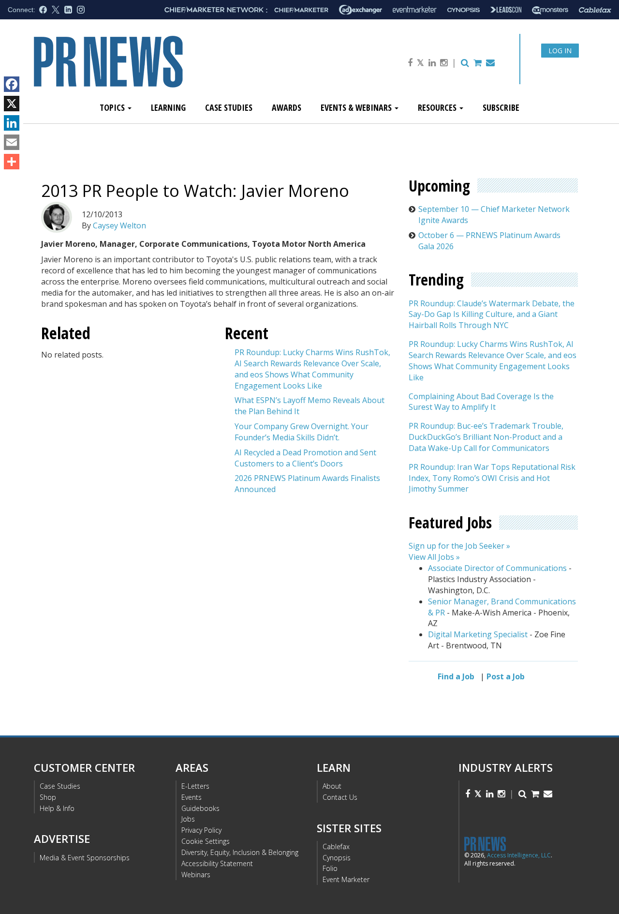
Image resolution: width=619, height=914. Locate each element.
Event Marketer (346, 879)
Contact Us (340, 797)
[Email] (11, 142)
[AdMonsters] (550, 10)
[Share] (11, 161)
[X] (11, 103)
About (332, 786)
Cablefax (336, 846)
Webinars (195, 874)
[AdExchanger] (360, 10)
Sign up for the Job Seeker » (459, 545)
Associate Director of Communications (497, 568)
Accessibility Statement (217, 863)
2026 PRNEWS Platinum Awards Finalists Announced (307, 483)
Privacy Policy (201, 830)
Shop (48, 797)
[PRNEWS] (142, 69)
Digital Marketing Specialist (478, 634)
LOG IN (560, 50)
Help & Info (57, 808)
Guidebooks (200, 808)
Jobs (188, 819)
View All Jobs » (434, 557)
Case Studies (228, 107)
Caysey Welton (119, 225)
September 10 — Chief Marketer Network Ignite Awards (494, 214)
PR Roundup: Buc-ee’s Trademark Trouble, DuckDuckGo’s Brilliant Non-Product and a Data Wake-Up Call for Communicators (486, 436)
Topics (113, 107)
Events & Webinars (357, 107)
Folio (330, 868)
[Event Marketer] (415, 10)
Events (191, 797)
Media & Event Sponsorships (85, 857)
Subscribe (501, 107)
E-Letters (195, 786)
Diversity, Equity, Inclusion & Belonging (239, 852)
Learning (168, 107)
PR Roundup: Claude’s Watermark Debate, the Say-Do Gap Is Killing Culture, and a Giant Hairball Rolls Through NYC (492, 314)
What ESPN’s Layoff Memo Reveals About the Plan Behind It (309, 406)
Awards (286, 107)
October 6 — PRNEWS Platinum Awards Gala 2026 (489, 241)
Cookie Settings (205, 841)
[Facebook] (11, 84)
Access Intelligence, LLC (519, 855)
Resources (438, 107)
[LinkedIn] (11, 123)
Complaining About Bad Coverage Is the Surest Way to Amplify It (481, 402)
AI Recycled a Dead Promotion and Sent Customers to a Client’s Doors (305, 458)
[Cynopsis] (463, 10)
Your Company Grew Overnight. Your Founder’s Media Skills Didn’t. (301, 432)
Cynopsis (337, 857)
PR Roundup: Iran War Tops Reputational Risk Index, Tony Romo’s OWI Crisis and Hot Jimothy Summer (492, 478)
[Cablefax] (595, 10)
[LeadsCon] (505, 10)
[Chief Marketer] (301, 10)
